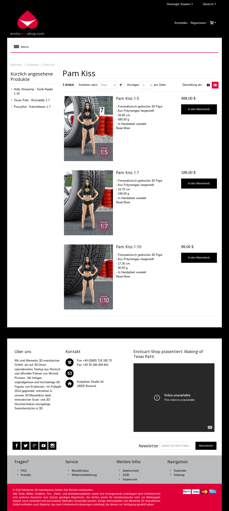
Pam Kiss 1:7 (127, 172)
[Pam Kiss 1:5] (88, 128)
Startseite (180, 470)
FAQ (24, 470)
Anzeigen (133, 84)
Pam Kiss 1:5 (127, 98)
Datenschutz (131, 470)
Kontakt (26, 475)
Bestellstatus (80, 470)
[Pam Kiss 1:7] (88, 202)
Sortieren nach (87, 84)
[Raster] (208, 85)
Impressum (130, 479)
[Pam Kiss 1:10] (88, 276)
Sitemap (179, 475)
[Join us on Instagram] (52, 446)
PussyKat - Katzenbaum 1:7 (32, 106)
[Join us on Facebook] (17, 446)
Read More (123, 128)
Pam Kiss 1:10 (128, 246)
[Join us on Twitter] (25, 446)
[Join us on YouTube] (43, 446)
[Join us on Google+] (34, 446)
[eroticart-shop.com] (27, 23)
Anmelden (180, 23)
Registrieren (198, 23)
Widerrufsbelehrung (84, 475)
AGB (126, 475)
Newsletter (149, 445)
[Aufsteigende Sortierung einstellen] (120, 85)
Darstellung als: (192, 84)
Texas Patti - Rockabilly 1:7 (32, 100)
